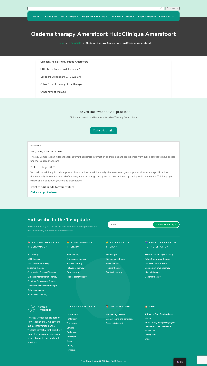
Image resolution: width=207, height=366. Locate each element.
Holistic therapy (113, 268)
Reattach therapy (114, 272)
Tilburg (70, 345)
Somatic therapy (74, 263)
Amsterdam (72, 314)
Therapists (75, 43)
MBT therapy (33, 259)
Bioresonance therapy (116, 259)
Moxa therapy (112, 263)
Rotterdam (72, 319)
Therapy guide (50, 16)
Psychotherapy (68, 16)
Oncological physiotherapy (157, 268)
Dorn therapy (73, 272)
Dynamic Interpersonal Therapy (42, 276)
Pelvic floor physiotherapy (157, 259)
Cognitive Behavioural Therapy (41, 281)
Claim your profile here (43, 192)
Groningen (71, 336)
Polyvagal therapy (75, 268)
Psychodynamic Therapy (39, 263)
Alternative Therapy (122, 16)
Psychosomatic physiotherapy (159, 254)
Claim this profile (103, 130)
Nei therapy (111, 254)
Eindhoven (71, 332)
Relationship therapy (37, 294)
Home (36, 16)
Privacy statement (114, 323)
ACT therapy (33, 254)
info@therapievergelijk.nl (163, 322)
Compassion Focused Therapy (41, 272)
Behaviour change (35, 290)
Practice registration (115, 314)
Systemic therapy (35, 268)
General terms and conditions (119, 319)
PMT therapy (73, 254)
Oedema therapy (153, 276)
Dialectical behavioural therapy (42, 285)
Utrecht (70, 327)
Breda (69, 341)
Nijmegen (71, 350)
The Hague (72, 323)
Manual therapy (152, 272)
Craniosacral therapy (76, 259)
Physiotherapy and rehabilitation (154, 16)
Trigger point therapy (77, 276)
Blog (147, 339)
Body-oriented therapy (93, 16)
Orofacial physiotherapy (156, 263)
